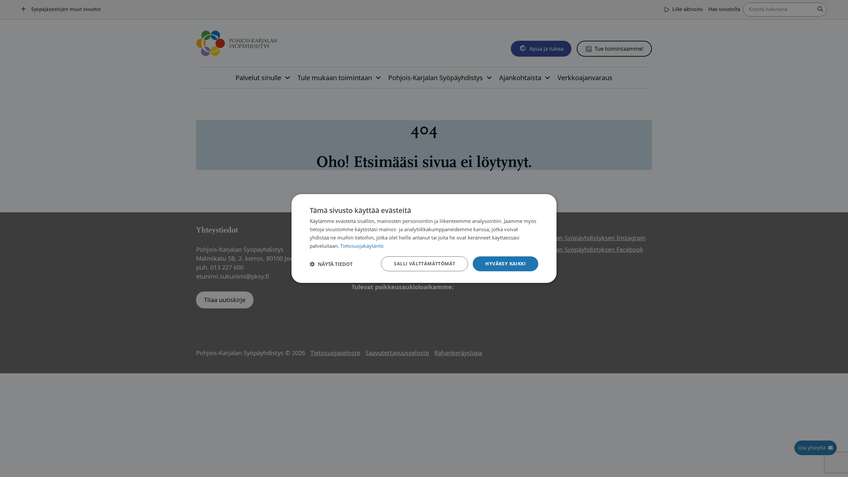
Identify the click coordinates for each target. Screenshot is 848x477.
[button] (331, 264)
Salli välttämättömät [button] (424, 263)
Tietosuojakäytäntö (362, 245)
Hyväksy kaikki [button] (505, 263)
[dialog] (424, 238)
